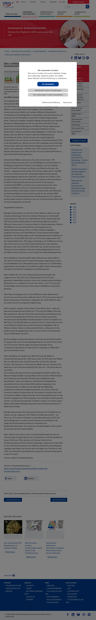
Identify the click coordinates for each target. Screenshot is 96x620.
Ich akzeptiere (48, 84)
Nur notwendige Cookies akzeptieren (48, 95)
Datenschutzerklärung (51, 102)
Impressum (67, 102)
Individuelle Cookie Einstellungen (48, 90)
